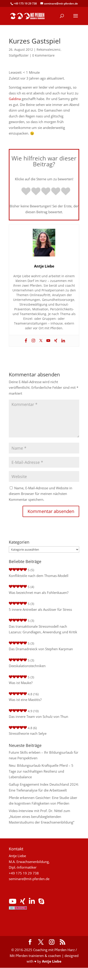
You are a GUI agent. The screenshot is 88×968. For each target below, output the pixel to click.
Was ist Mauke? (20, 682)
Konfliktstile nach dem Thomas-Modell (38, 575)
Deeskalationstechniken (27, 666)
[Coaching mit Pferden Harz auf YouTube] (12, 902)
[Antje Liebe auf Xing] (22, 902)
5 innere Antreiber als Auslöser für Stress (40, 609)
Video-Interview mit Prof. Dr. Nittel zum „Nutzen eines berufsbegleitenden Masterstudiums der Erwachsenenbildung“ (41, 816)
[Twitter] (40, 341)
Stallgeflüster (19, 55)
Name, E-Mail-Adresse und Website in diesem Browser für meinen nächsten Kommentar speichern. (40, 494)
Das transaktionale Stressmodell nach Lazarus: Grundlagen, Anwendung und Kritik (43, 629)
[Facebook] (25, 341)
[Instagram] (32, 341)
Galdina (15, 98)
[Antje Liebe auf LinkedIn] (32, 902)
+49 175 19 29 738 (25, 3)
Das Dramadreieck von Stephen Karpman (41, 649)
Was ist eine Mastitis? (25, 699)
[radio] (25, 192)
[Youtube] (47, 341)
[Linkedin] (62, 341)
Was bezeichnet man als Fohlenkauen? (38, 592)
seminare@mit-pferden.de (29, 878)
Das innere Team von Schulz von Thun (38, 716)
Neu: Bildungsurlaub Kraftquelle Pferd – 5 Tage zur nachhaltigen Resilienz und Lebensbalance (41, 771)
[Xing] (55, 341)
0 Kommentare (43, 55)
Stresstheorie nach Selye (27, 733)
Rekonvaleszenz (48, 49)
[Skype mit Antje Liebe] (41, 902)
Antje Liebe (51, 961)
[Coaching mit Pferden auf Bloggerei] (18, 908)
